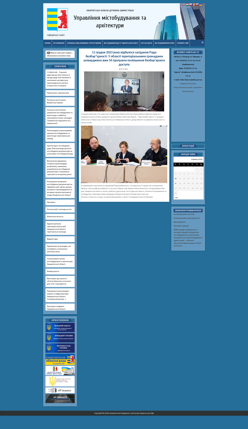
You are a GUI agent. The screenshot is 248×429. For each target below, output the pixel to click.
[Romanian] (193, 4)
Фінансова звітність (55, 217)
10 (176, 178)
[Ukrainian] (200, 4)
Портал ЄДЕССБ (146, 43)
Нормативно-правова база (58, 93)
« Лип (176, 197)
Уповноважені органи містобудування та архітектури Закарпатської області (60, 261)
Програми (51, 202)
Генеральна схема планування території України (84, 43)
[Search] (202, 42)
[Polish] (190, 4)
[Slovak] (197, 4)
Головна (48, 43)
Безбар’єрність (53, 271)
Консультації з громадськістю (59, 209)
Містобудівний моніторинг (165, 43)
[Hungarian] (187, 4)
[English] (183, 4)
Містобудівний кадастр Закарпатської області (121, 43)
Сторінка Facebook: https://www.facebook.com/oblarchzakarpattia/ (188, 87)
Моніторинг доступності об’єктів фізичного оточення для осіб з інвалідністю (59, 281)
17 (176, 183)
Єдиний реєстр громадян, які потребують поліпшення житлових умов (59, 249)
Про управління (58, 43)
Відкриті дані (52, 239)
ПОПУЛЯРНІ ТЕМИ (182, 43)
